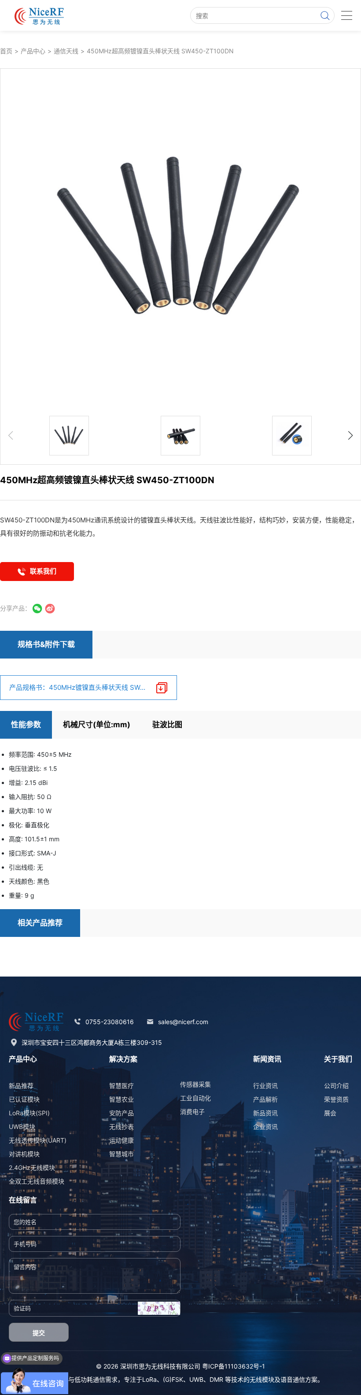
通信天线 (66, 51)
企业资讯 (265, 1126)
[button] (350, 435)
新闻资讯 (267, 1059)
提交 (39, 1332)
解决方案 (123, 1059)
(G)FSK (173, 1379)
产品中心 (33, 51)
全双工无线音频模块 (36, 1181)
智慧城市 (121, 1154)
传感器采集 (195, 1084)
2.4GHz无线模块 (32, 1167)
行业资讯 (265, 1085)
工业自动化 (195, 1098)
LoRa (149, 1379)
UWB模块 (22, 1126)
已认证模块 (24, 1099)
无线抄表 (121, 1126)
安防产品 (121, 1113)
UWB (196, 1379)
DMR (216, 1379)
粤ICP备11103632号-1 (233, 1366)
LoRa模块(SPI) (29, 1113)
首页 (6, 51)
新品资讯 (265, 1113)
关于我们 (338, 1059)
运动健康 (121, 1140)
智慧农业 (121, 1099)
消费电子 (192, 1111)
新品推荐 (21, 1085)
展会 (330, 1113)
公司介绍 (336, 1085)
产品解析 (265, 1099)
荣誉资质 (336, 1099)
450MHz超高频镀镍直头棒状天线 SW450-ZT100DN (160, 51)
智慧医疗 (121, 1085)
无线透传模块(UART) (37, 1140)
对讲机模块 (24, 1154)
